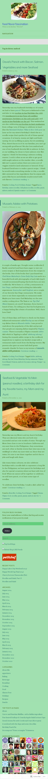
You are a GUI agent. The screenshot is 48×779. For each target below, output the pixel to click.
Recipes (28, 196)
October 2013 (7, 650)
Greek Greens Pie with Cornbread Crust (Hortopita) (21, 748)
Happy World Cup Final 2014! (13, 599)
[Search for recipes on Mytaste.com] (8, 572)
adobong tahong (34, 351)
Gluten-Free (6, 720)
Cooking (11, 196)
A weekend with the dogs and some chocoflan (19, 751)
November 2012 (8, 686)
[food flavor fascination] (24, 11)
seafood (11, 201)
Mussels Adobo (24, 340)
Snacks (5, 730)
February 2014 (7, 637)
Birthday (5, 199)
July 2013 (5, 660)
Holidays (22, 196)
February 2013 (7, 676)
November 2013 (8, 647)
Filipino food (6, 523)
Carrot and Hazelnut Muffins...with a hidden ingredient (22, 742)
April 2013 (6, 669)
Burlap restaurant (32, 376)
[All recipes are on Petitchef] (9, 588)
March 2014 (6, 634)
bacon (39, 196)
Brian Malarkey (19, 376)
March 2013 (6, 673)
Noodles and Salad (9, 609)
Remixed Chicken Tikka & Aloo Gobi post (25, 141)
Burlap (29, 337)
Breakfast (6, 710)
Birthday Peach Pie (9, 755)
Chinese (40, 521)
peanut (25, 523)
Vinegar (39, 378)
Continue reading (20, 190)
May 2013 (5, 666)
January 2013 (7, 679)
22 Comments (31, 201)
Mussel (8, 378)
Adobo (33, 373)
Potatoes (14, 378)
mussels (40, 365)
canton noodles (14, 199)
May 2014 (5, 627)
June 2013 (5, 663)
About (4, 739)
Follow (7, 558)
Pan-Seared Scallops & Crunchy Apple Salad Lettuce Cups (23, 745)
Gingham (30, 306)
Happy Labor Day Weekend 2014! (14, 596)
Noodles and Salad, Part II (12, 606)
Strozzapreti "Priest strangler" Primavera (18, 758)
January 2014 (7, 640)
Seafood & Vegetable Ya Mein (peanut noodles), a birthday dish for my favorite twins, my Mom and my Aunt (24, 407)
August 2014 (6, 618)
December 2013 (8, 644)
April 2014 (6, 631)
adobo (41, 348)
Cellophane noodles (26, 199)
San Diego (6, 304)
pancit (17, 121)
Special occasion (19, 201)
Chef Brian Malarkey (10, 293)
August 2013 (6, 656)
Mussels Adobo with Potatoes (23, 216)
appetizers (6, 701)
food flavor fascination (15, 24)
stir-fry (36, 523)
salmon (4, 201)
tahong (33, 378)
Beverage (6, 707)
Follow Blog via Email (12, 540)
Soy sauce (27, 378)
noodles (36, 199)
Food (17, 196)
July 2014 (5, 621)
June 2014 (5, 624)
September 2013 (8, 653)
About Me (12, 521)
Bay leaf (11, 376)
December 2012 (8, 682)
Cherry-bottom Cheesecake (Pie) (14, 603)
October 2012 (7, 689)
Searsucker (17, 306)
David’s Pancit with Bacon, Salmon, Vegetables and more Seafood (22, 69)
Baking (4, 704)
